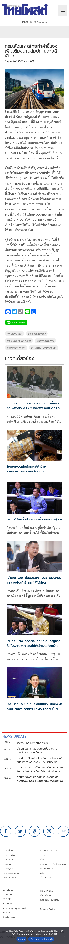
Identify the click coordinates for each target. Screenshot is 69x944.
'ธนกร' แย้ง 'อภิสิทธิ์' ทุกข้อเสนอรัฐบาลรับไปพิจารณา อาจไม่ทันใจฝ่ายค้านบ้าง (33, 643)
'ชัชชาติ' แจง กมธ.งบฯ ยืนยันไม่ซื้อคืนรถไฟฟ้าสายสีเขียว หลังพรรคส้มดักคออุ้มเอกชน (33, 408)
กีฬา (42, 859)
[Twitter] (20, 831)
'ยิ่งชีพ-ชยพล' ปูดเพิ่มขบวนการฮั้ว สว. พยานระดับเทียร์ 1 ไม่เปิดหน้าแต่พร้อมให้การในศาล (40, 779)
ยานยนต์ (7, 903)
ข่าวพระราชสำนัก (12, 873)
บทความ (8, 864)
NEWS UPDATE (14, 736)
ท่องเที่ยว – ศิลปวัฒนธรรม (53, 864)
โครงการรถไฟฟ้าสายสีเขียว (43, 347)
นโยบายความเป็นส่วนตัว (41, 939)
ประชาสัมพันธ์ (46, 868)
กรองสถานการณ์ (48, 850)
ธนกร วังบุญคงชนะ (37, 333)
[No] (65, 935)
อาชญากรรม (9, 894)
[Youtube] (34, 831)
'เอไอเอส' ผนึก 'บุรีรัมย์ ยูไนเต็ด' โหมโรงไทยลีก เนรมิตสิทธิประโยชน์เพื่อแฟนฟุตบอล (41, 769)
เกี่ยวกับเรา (45, 895)
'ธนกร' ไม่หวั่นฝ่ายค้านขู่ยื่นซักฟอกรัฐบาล (34, 519)
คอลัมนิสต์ (9, 859)
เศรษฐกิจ (8, 868)
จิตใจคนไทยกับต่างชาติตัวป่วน (33, 743)
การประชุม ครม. (14, 333)
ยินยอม (21, 939)
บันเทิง (6, 912)
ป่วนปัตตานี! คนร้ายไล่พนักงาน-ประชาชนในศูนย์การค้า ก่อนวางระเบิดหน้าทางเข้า (40, 760)
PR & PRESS (46, 891)
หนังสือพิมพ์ (10, 877)
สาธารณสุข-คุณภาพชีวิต (15, 908)
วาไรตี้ (43, 855)
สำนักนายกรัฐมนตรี (16, 347)
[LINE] (63, 831)
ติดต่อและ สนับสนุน (49, 900)
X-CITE (7, 899)
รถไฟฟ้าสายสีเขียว (45, 340)
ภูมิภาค (43, 873)
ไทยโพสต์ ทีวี (9, 917)
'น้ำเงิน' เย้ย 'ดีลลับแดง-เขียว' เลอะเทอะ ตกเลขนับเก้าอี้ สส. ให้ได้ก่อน (34, 580)
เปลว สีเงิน (9, 855)
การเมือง (8, 850)
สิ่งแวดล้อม (46, 877)
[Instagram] (49, 831)
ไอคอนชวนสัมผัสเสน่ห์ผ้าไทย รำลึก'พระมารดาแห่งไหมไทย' (26, 469)
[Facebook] (5, 831)
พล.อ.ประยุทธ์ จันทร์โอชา (19, 340)
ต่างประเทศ (8, 890)
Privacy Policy (48, 909)
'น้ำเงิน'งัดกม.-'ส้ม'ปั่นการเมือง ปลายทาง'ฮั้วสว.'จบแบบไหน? (37, 750)
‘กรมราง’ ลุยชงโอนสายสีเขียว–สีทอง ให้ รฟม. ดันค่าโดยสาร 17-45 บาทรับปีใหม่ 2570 (34, 709)
